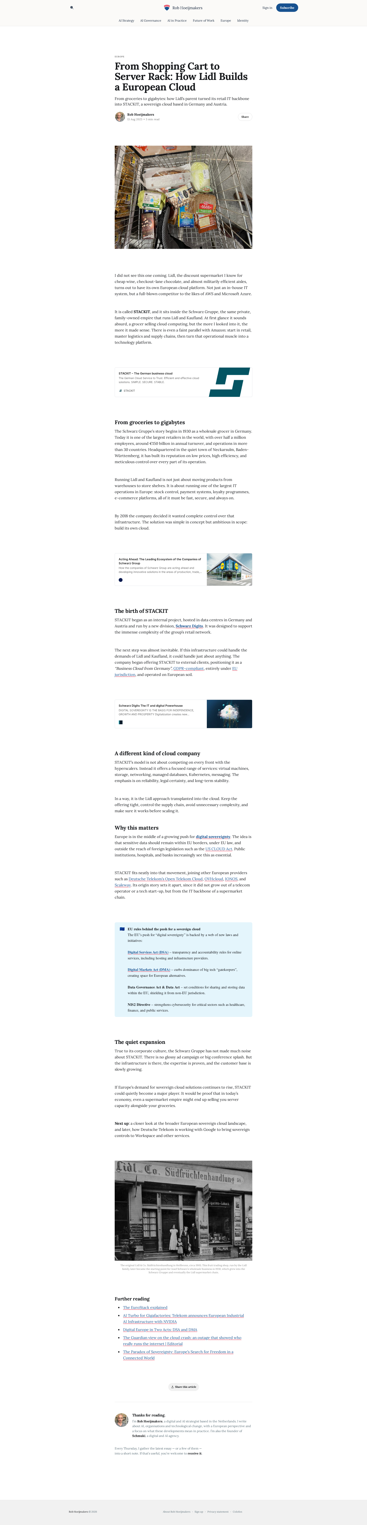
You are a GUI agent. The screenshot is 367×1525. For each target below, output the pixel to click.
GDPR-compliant (188, 668)
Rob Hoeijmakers (140, 114)
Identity (242, 20)
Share (245, 117)
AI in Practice (177, 20)
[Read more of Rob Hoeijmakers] (120, 116)
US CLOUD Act (218, 848)
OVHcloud (214, 878)
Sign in (267, 8)
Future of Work (203, 20)
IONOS (231, 878)
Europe (226, 20)
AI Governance (150, 20)
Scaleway (123, 885)
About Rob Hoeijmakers (176, 1511)
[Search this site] (72, 8)
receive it (195, 1453)
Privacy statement (218, 1511)
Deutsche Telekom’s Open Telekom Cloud (166, 878)
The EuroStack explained (145, 1307)
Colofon (237, 1511)
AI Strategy (126, 20)
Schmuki (138, 1436)
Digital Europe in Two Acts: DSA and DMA (160, 1329)
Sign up (199, 1511)
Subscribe (287, 8)
